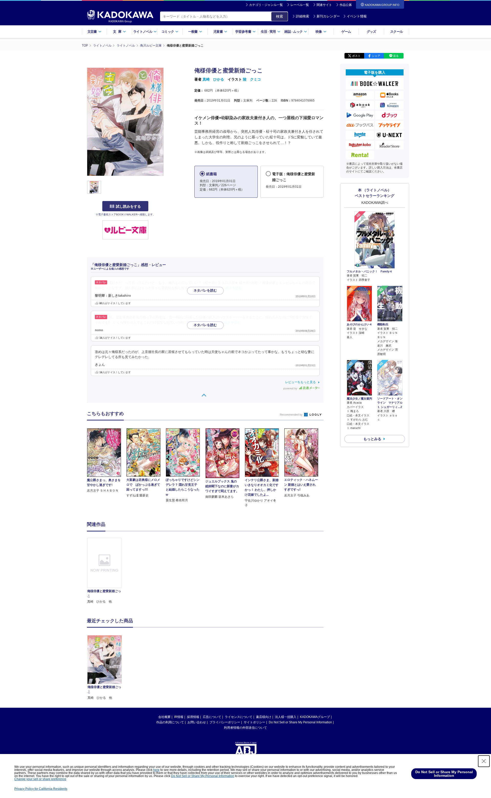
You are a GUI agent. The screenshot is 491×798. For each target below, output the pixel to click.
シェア (376, 55)
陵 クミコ (252, 79)
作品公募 (346, 5)
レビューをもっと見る (300, 382)
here (156, 769)
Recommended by (291, 414)
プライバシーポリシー (224, 722)
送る (396, 55)
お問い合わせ (196, 722)
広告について (212, 717)
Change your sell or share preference (40, 779)
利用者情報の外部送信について (245, 727)
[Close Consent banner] (483, 761)
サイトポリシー (254, 722)
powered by (290, 388)
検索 (279, 16)
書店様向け (263, 717)
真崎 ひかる (213, 79)
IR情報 (178, 717)
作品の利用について (170, 722)
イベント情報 (357, 16)
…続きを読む (232, 288)
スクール (396, 32)
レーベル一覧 (300, 5)
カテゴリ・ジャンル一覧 (266, 5)
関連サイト (324, 5)
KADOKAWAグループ (315, 717)
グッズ (371, 32)
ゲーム (346, 32)
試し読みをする (128, 206)
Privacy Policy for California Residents (40, 789)
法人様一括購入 (285, 717)
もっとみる (372, 439)
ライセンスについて (238, 717)
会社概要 (164, 717)
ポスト (356, 55)
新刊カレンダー (328, 16)
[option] (107, 571)
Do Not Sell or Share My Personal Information (300, 722)
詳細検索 (302, 16)
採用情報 (193, 717)
